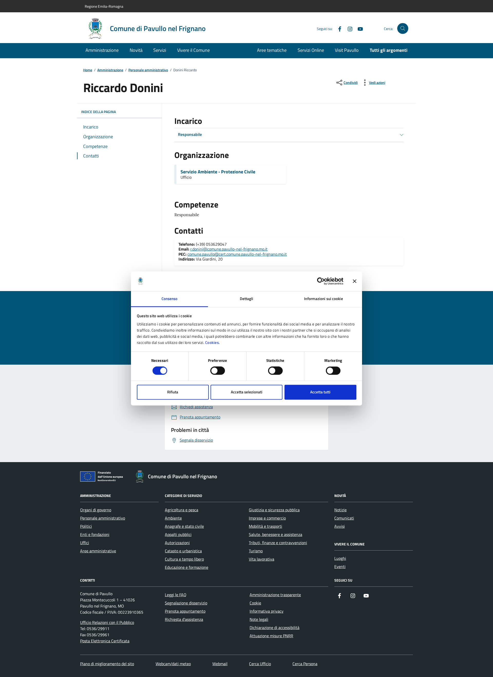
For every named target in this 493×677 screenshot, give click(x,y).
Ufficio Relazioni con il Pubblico (107, 622)
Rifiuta (172, 392)
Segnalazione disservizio (186, 603)
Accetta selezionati (246, 392)
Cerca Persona (304, 664)
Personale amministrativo (148, 70)
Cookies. (212, 342)
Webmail (219, 664)
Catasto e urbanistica (183, 551)
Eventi (340, 566)
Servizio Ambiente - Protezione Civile (218, 172)
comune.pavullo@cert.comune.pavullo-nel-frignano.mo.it (237, 254)
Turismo (256, 551)
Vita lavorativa (261, 559)
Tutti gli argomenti (388, 50)
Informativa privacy (266, 611)
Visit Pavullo (347, 50)
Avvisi (339, 526)
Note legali (259, 619)
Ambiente (173, 518)
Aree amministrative (98, 551)
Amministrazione (102, 50)
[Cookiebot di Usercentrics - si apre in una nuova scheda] (320, 281)
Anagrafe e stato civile (184, 526)
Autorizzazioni (177, 543)
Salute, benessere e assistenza (275, 534)
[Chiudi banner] (354, 281)
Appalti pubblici (178, 534)
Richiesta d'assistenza (184, 619)
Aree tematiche (272, 50)
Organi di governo (95, 510)
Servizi (159, 50)
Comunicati (344, 518)
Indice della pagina (98, 111)
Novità (136, 50)
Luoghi (340, 558)
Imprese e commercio (267, 518)
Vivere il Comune (193, 50)
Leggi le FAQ (175, 595)
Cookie (255, 603)
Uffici (84, 543)
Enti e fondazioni (94, 534)
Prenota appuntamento (185, 611)
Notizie (340, 510)
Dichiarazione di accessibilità (274, 627)
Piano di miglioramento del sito (107, 664)
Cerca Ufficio (260, 664)
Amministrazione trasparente (275, 595)
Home (87, 70)
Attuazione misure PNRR (271, 636)
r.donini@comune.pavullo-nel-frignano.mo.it (229, 249)
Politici (86, 526)
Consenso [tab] (170, 299)
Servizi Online (311, 50)
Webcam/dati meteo (173, 664)
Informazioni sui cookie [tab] (323, 299)
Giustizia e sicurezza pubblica (274, 510)
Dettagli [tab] (246, 299)
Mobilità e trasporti (265, 526)
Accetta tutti (320, 392)
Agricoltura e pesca (181, 510)
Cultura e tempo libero (184, 559)
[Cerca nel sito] (402, 28)
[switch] (217, 371)
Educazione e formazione (186, 567)
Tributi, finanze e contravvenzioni (278, 543)
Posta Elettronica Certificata (104, 641)
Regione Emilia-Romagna (104, 6)
